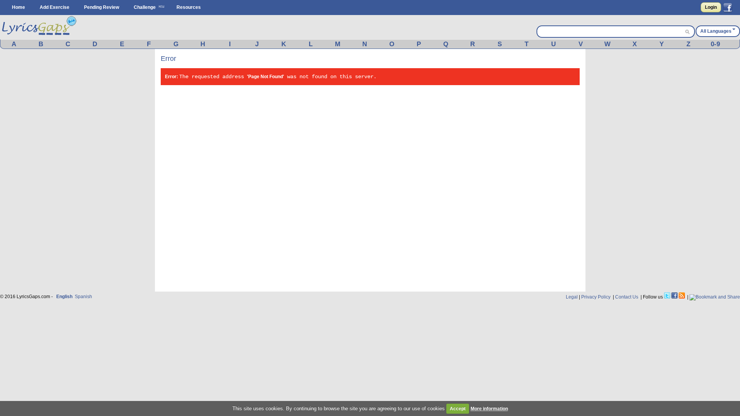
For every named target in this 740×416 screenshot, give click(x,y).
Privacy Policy (595, 297)
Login (711, 7)
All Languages (716, 31)
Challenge (145, 7)
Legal (572, 297)
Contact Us (626, 297)
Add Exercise (54, 7)
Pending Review (101, 7)
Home (18, 7)
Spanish (83, 296)
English (64, 296)
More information (489, 408)
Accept (458, 408)
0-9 (715, 44)
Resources (189, 7)
